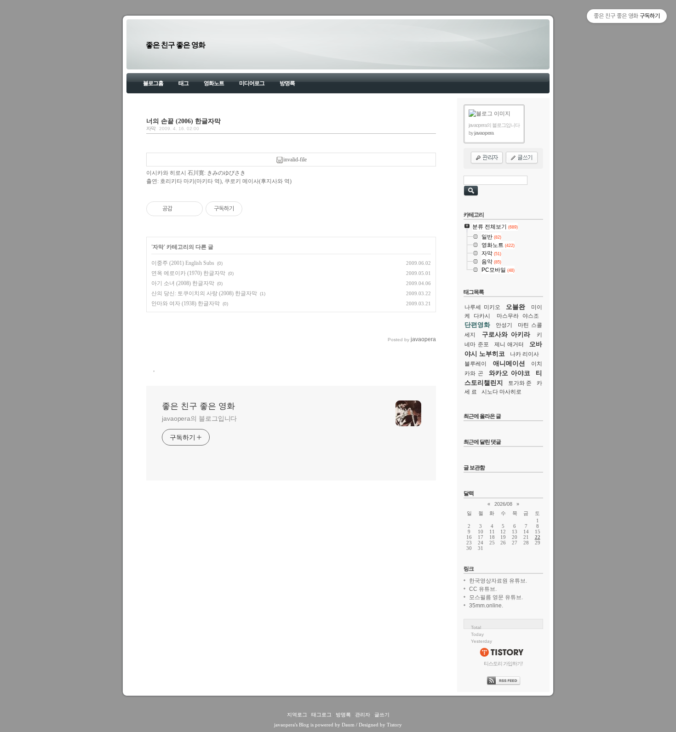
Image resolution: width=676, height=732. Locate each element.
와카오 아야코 (509, 373)
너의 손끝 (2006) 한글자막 (183, 121)
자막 (150, 128)
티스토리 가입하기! (503, 663)
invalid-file (295, 159)
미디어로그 (251, 83)
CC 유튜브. (483, 589)
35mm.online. (486, 605)
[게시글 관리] (192, 209)
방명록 (287, 83)
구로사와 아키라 (506, 334)
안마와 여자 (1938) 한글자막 (185, 303)
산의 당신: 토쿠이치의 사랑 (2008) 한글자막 (204, 293)
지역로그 (297, 714)
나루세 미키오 (482, 307)
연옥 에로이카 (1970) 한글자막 (188, 273)
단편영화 (477, 324)
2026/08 (503, 504)
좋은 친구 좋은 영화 (175, 45)
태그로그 (321, 714)
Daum (348, 724)
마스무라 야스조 (518, 316)
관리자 (362, 714)
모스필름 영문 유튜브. (496, 597)
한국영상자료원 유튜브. (498, 581)
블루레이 (475, 363)
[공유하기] (181, 209)
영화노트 (214, 83)
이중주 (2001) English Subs (182, 263)
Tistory (394, 724)
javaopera (284, 724)
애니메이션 (509, 363)
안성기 (504, 325)
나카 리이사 (524, 354)
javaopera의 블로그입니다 (199, 418)
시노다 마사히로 (501, 392)
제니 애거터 (509, 344)
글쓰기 (382, 714)
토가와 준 (520, 383)
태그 (183, 83)
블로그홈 (153, 83)
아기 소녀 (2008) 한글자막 (182, 283)
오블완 (515, 306)
